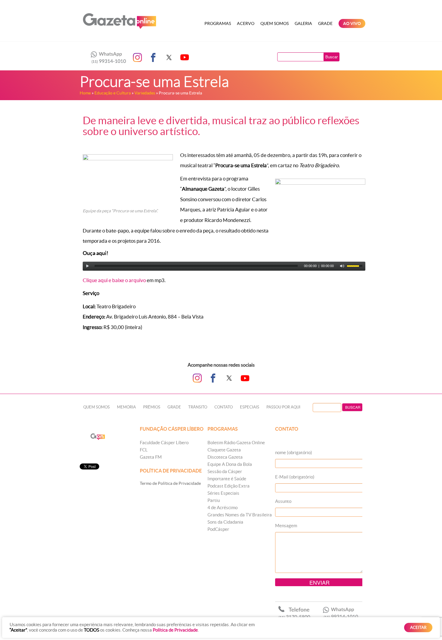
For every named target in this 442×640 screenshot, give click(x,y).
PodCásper (218, 529)
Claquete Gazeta (224, 449)
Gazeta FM (151, 457)
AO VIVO (352, 23)
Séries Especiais (223, 493)
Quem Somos (274, 23)
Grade (325, 23)
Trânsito (197, 407)
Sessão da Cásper (224, 471)
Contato (223, 407)
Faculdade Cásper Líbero (164, 442)
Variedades (144, 93)
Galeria (303, 23)
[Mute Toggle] (342, 266)
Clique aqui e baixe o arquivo (114, 280)
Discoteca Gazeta (225, 457)
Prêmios (151, 407)
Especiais (249, 407)
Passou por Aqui (283, 407)
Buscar (331, 57)
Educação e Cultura (112, 93)
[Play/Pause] (87, 266)
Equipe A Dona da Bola (229, 464)
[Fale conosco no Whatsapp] (106, 57)
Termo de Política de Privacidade (170, 483)
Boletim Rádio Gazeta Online (236, 442)
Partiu (213, 500)
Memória (126, 407)
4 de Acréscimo (222, 507)
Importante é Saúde (226, 478)
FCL (144, 449)
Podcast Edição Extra (228, 485)
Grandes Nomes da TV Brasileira (239, 514)
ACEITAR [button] (418, 627)
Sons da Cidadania (225, 522)
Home (85, 93)
